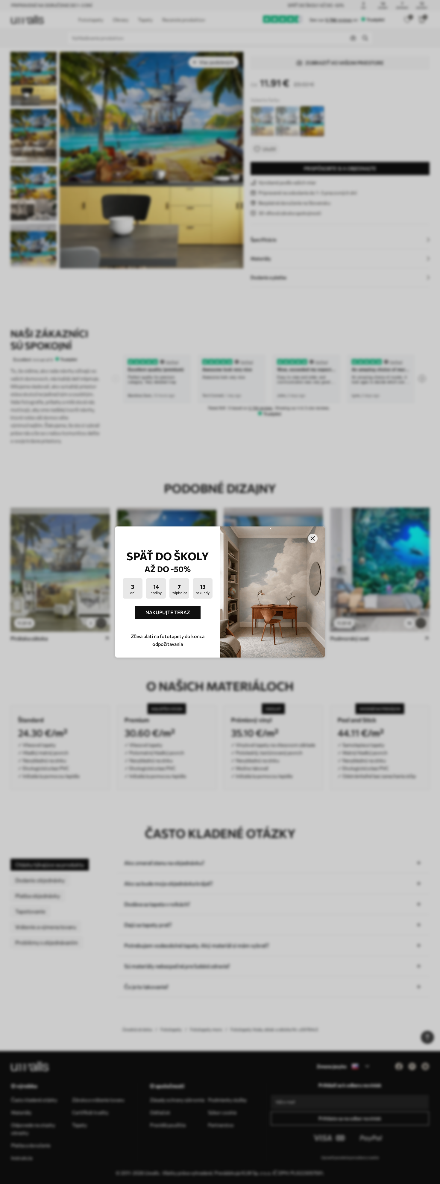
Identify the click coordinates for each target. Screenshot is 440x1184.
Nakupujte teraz (167, 612)
